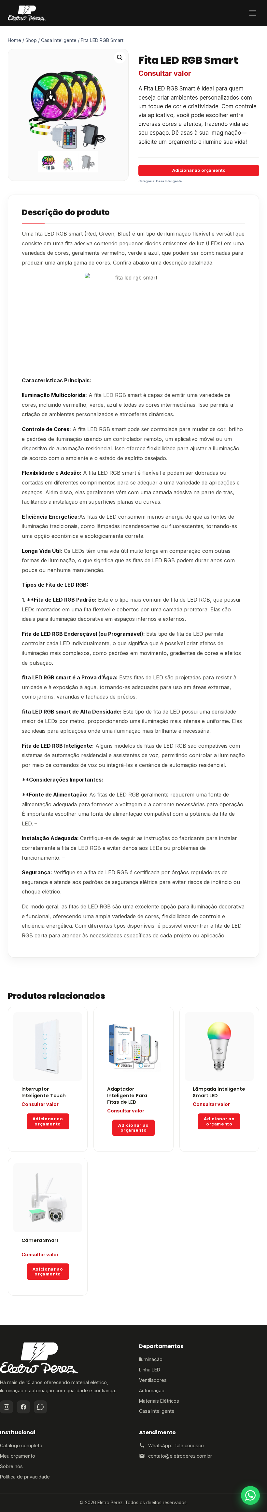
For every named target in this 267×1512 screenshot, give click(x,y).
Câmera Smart (40, 1240)
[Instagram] (6, 1406)
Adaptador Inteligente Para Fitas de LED (127, 1095)
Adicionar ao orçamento (199, 170)
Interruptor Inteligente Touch (43, 1092)
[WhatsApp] (40, 1406)
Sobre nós (11, 1466)
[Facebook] (23, 1406)
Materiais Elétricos (159, 1401)
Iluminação (150, 1359)
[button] (120, 57)
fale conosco (189, 1445)
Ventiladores (153, 1380)
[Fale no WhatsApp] (250, 1495)
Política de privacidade (25, 1476)
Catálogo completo (21, 1445)
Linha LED (149, 1369)
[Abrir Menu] (252, 13)
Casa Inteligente (169, 181)
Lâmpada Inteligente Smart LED (219, 1092)
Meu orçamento (17, 1456)
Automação (151, 1390)
